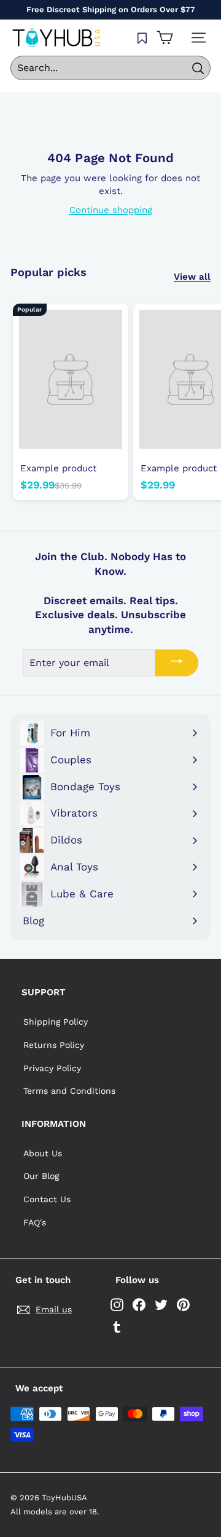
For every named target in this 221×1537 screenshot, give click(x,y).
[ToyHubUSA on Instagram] (116, 1304)
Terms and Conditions (69, 1091)
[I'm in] (176, 662)
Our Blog (41, 1176)
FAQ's (34, 1222)
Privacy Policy (52, 1068)
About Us (42, 1153)
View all (192, 276)
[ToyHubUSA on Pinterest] (183, 1304)
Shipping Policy (55, 1022)
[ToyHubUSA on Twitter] (161, 1304)
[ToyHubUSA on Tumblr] (116, 1326)
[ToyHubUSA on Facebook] (139, 1304)
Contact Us (47, 1199)
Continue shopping (110, 209)
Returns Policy (53, 1045)
